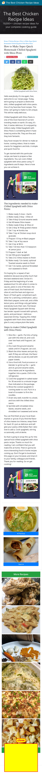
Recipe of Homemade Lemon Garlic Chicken (18, 591)
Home (6, 41)
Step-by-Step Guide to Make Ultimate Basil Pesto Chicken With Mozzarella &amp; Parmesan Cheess (19, 676)
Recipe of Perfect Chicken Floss (21, 647)
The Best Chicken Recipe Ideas (22, 2)
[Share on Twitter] (6, 62)
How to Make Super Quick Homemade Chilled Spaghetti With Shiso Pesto (20, 42)
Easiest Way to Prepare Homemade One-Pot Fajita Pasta (21, 619)
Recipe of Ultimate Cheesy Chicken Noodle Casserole (18, 704)
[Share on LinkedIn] (18, 62)
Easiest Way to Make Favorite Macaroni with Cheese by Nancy (20, 732)
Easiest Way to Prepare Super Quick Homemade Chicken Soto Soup (21, 519)
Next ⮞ (21, 564)
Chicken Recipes (14, 41)
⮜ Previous (21, 534)
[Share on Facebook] (12, 62)
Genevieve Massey (12, 57)
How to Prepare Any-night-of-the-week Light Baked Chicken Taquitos (21, 549)
